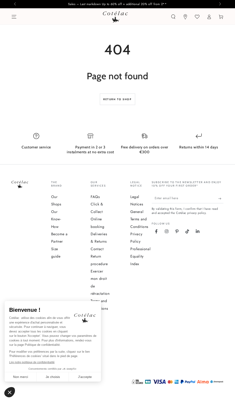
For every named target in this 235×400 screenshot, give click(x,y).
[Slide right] (220, 4)
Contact (97, 249)
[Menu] (14, 17)
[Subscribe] (221, 198)
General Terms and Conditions (139, 219)
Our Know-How (56, 219)
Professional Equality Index (140, 256)
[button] (173, 17)
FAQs (95, 196)
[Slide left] (15, 4)
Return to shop (117, 99)
